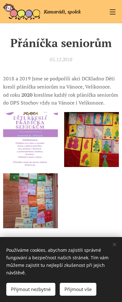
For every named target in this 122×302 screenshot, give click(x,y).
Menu (112, 11)
